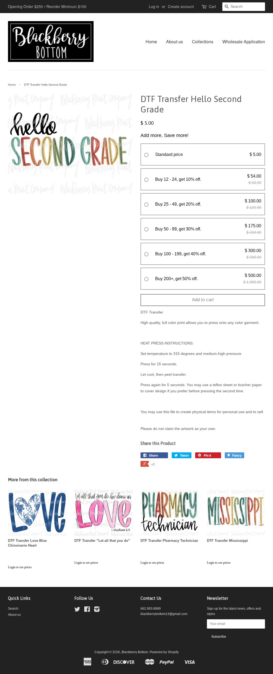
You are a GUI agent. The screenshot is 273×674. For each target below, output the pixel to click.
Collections (202, 41)
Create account (181, 6)
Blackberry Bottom (135, 652)
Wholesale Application (243, 41)
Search (13, 608)
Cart (212, 6)
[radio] (202, 154)
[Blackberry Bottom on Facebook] (87, 610)
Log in (154, 6)
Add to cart (203, 299)
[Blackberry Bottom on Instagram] (97, 610)
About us (174, 41)
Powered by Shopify (164, 652)
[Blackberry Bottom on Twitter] (77, 610)
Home (151, 41)
